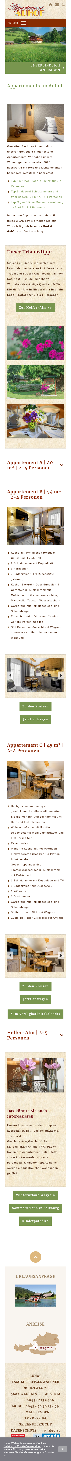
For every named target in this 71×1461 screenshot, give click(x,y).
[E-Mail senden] (57, 4)
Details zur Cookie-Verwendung (22, 1446)
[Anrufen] (64, 4)
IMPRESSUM (35, 1418)
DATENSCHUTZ (24, 1430)
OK (63, 1449)
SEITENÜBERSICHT (35, 1424)
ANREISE (35, 1324)
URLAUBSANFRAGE (35, 1276)
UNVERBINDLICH (45, 68)
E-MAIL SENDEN (35, 1412)
